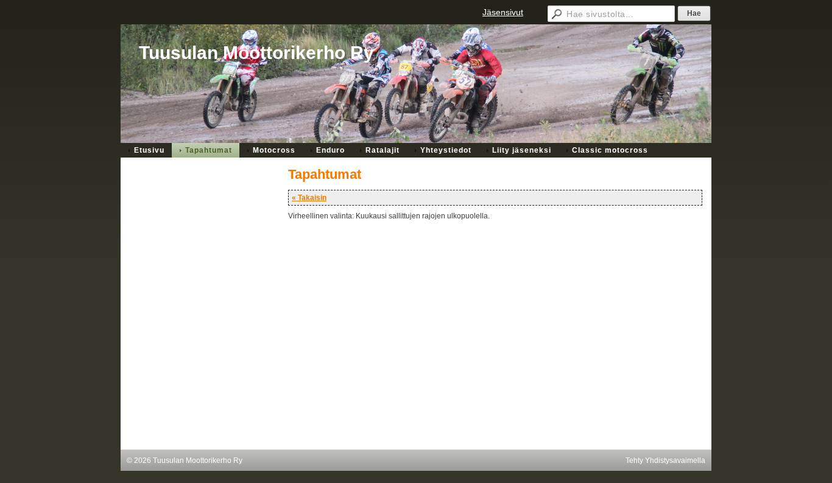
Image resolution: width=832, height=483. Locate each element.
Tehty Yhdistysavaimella (665, 460)
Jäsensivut (502, 12)
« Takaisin (309, 197)
